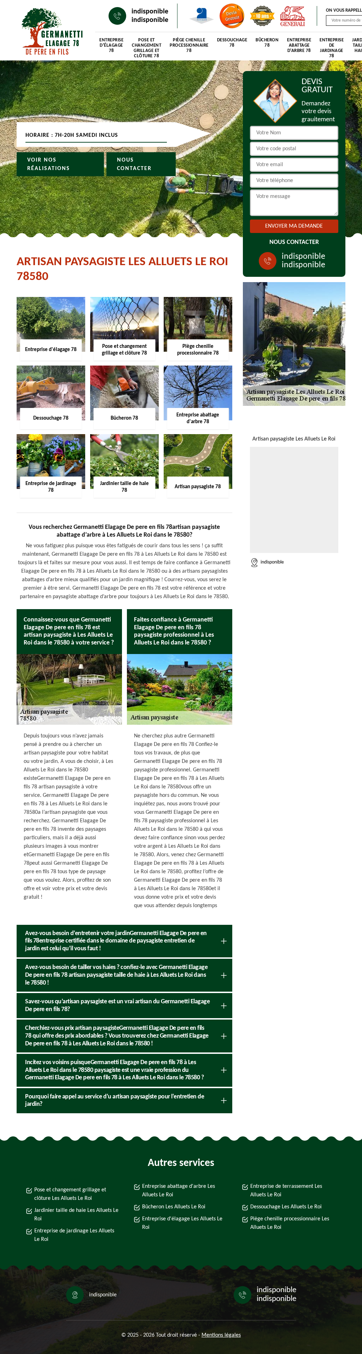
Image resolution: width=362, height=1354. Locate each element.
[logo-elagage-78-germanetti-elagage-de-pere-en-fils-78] (49, 32)
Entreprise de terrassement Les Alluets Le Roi (286, 1191)
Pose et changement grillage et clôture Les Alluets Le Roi (70, 1194)
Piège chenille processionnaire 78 (189, 45)
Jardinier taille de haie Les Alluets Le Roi (76, 1215)
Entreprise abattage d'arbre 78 (299, 45)
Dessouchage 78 (232, 43)
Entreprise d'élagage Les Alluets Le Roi (182, 1223)
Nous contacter (134, 164)
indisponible (150, 11)
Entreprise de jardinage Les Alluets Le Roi (74, 1235)
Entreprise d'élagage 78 (111, 45)
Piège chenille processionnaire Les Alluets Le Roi (289, 1223)
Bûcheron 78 (267, 43)
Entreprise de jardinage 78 (332, 46)
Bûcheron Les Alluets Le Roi (173, 1207)
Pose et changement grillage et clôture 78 (146, 46)
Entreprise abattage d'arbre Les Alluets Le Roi (178, 1191)
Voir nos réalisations (48, 164)
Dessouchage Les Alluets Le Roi (286, 1207)
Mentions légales (221, 1335)
